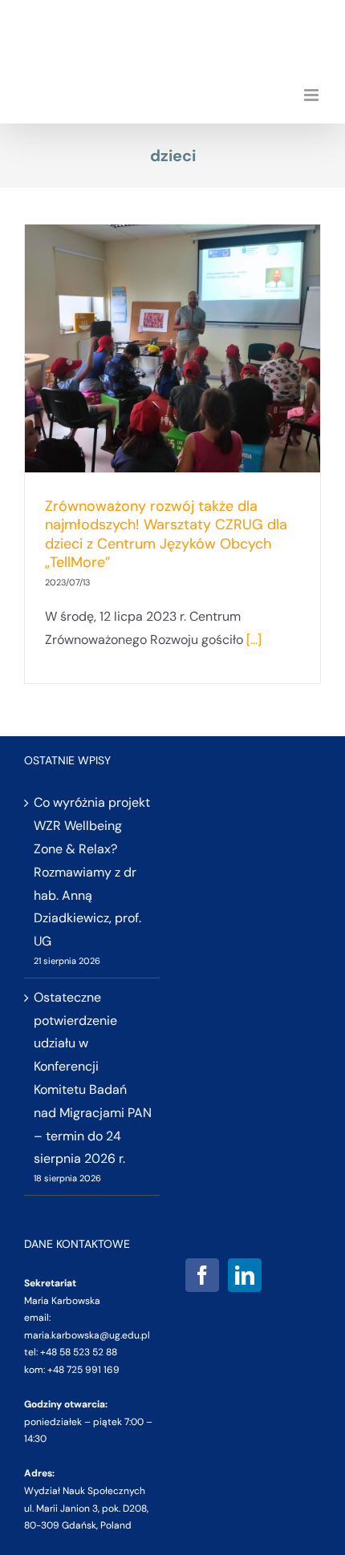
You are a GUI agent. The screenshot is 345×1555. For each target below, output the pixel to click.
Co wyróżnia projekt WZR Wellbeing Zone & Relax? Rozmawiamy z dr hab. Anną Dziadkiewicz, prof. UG (92, 872)
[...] (254, 639)
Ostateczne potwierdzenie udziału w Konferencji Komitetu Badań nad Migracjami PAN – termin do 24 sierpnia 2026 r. (93, 1078)
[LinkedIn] (245, 1275)
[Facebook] (202, 1275)
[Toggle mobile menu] (312, 95)
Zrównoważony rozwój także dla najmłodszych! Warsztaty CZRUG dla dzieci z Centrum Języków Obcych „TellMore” (166, 534)
